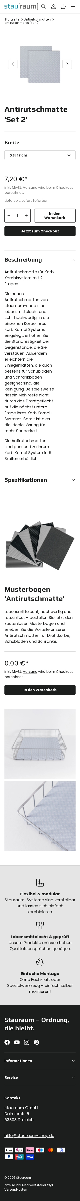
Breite (11, 142)
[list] (40, 64)
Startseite (12, 19)
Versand (30, 187)
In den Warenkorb (54, 215)
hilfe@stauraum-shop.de (29, 1135)
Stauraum (23, 1178)
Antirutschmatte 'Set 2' (21, 23)
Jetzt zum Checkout (40, 231)
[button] (63, 6)
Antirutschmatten (37, 19)
